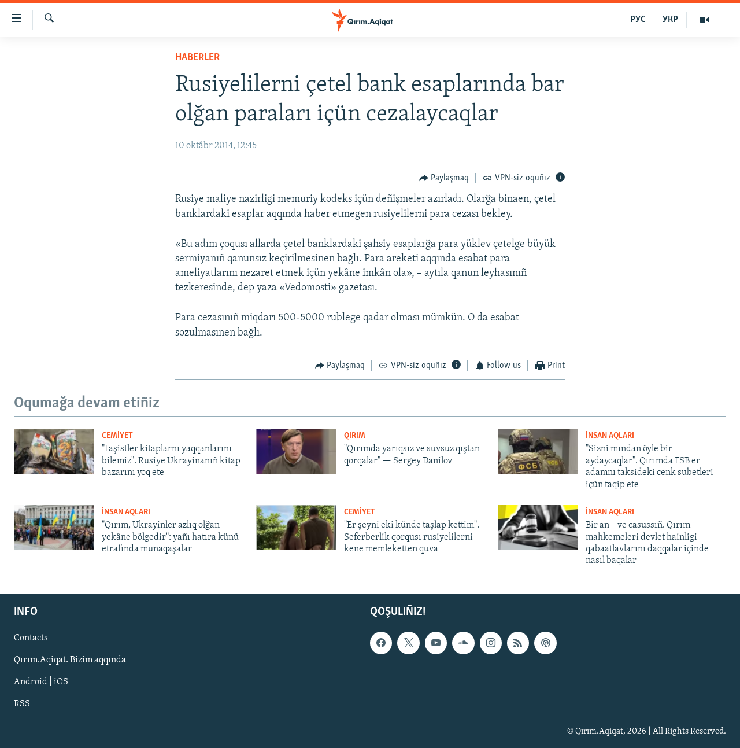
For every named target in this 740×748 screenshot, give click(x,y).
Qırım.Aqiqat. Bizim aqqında (70, 660)
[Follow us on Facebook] (381, 643)
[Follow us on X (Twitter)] (408, 643)
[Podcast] (545, 643)
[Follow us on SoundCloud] (463, 643)
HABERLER (197, 58)
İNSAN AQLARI (610, 436)
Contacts (31, 638)
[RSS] (518, 643)
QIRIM (354, 436)
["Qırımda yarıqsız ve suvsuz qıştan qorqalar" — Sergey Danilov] (296, 451)
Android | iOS (41, 682)
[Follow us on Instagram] (491, 643)
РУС (638, 19)
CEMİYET (117, 436)
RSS (22, 704)
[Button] (444, 178)
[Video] (704, 20)
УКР (670, 19)
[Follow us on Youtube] (436, 643)
